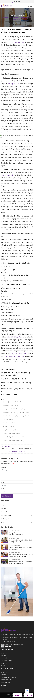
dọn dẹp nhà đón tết (9, 412)
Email (2, 488)
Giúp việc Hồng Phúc (19, 353)
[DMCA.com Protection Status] (6, 646)
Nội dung (4, 467)
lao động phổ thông (8, 426)
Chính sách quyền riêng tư (8, 677)
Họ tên (3, 482)
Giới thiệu (3, 508)
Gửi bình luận (6, 496)
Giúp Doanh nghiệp (6, 515)
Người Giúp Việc (5, 519)
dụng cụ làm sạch (7, 175)
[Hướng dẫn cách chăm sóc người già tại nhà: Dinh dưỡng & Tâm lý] (4, 532)
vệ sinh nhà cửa (18, 42)
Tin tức (3, 522)
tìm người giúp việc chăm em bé (12, 440)
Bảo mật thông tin (6, 679)
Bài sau (21, 451)
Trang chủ (4, 505)
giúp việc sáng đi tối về (22, 416)
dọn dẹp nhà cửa (13, 83)
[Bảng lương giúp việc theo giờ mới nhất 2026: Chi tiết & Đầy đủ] (4, 561)
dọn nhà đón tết (24, 412)
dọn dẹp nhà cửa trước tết (10, 405)
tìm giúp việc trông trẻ (9, 430)
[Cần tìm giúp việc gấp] (17, 591)
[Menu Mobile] (31, 6)
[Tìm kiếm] (28, 5)
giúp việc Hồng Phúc (14, 337)
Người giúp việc (5, 682)
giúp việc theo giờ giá (9, 419)
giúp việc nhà (7, 416)
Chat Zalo (28, 695)
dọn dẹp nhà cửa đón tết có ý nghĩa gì (14, 409)
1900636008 (17, 1)
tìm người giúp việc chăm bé (11, 433)
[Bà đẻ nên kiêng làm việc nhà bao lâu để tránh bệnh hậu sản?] (4, 540)
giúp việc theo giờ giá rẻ (10, 423)
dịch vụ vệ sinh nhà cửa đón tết (12, 402)
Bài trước (14, 451)
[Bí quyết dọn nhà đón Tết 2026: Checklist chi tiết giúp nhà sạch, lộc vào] (4, 554)
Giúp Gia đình (4, 512)
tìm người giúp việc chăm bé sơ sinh (13, 437)
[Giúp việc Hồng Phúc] (7, 5)
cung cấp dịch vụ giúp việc (15, 356)
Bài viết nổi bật (7, 527)
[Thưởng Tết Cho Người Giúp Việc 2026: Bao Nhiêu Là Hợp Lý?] (4, 547)
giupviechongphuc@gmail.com (13, 644)
